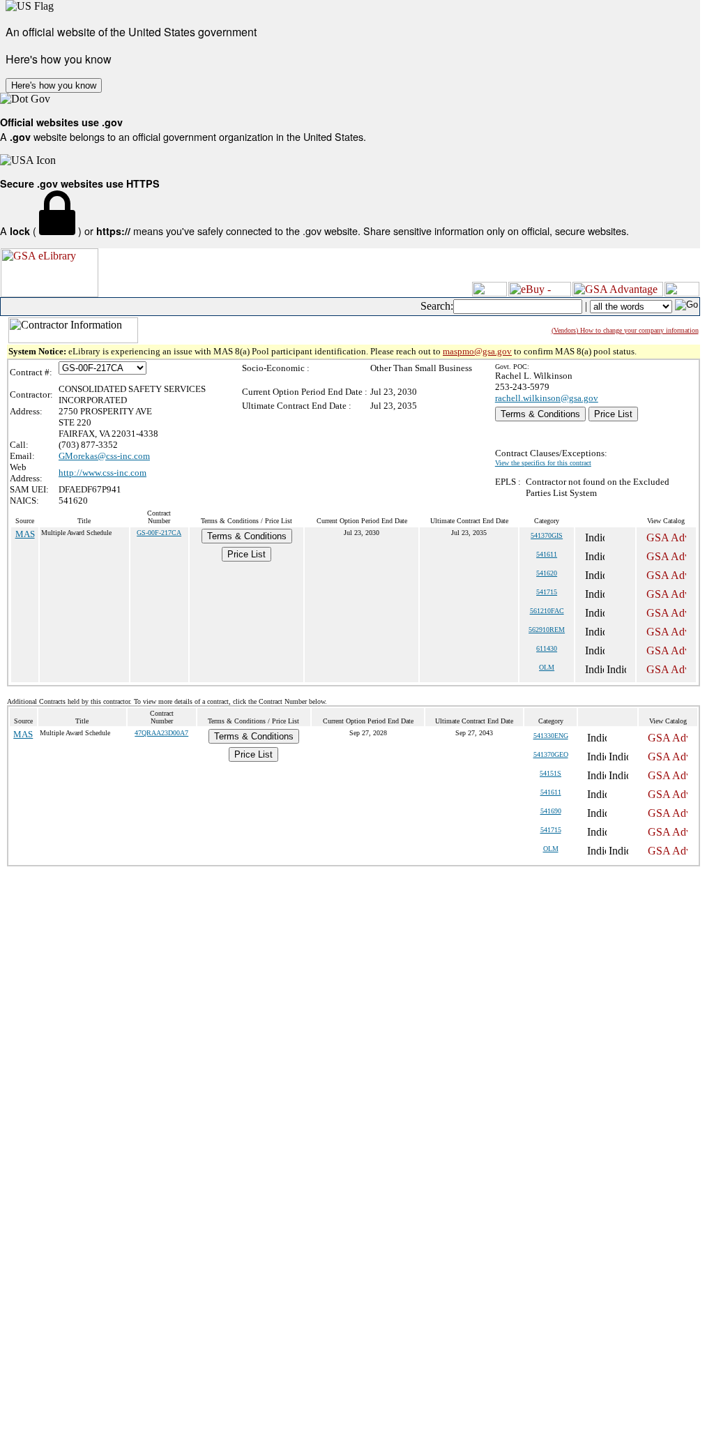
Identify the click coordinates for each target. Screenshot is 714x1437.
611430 (546, 648)
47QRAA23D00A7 (161, 733)
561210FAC (547, 611)
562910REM (547, 629)
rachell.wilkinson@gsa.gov (546, 398)
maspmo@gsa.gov (477, 351)
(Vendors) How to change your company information (625, 330)
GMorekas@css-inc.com (104, 456)
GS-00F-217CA (159, 532)
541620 (546, 573)
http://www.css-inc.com (102, 472)
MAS (25, 534)
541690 (550, 811)
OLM (546, 667)
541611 (546, 554)
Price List (613, 414)
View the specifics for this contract (543, 463)
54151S (550, 773)
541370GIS (547, 535)
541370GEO (550, 754)
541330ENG (550, 735)
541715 (546, 592)
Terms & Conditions (540, 414)
